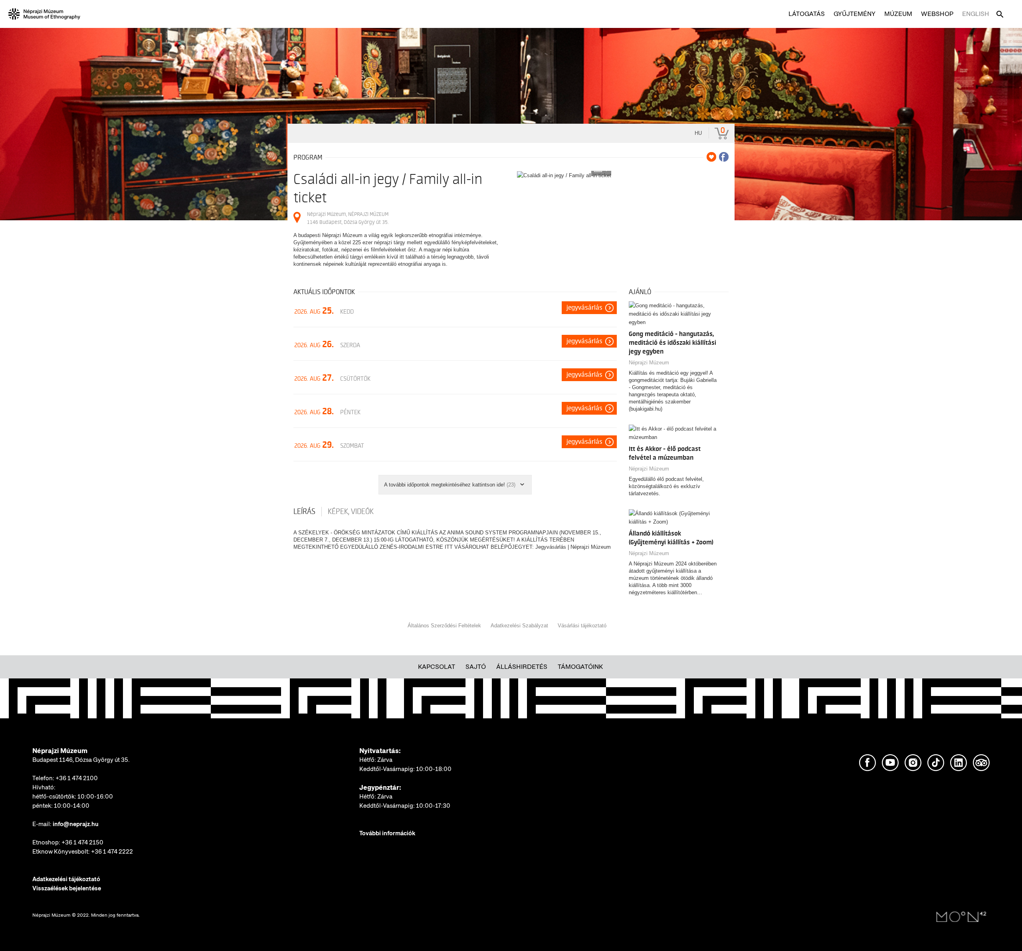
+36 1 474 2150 (82, 842)
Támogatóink (580, 666)
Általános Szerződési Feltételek (444, 626)
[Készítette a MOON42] (961, 917)
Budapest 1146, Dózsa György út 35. (81, 760)
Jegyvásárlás (584, 307)
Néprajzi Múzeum (649, 363)
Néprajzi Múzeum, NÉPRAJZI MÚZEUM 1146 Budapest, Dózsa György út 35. (347, 218)
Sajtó (475, 666)
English (975, 14)
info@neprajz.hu (76, 824)
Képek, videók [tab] (351, 511)
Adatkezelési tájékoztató (66, 879)
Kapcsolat (436, 666)
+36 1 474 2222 (112, 852)
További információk (387, 833)
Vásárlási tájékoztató (582, 626)
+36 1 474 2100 (76, 778)
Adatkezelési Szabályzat (519, 626)
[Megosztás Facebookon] (724, 157)
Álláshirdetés (521, 666)
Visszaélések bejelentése (66, 888)
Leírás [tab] (304, 511)
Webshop (937, 14)
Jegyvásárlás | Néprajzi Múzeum (573, 547)
